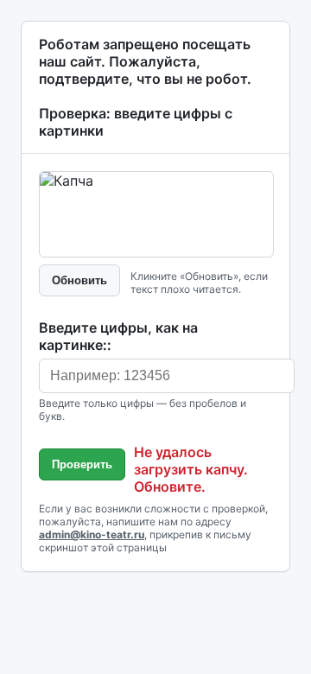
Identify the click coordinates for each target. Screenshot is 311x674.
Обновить (79, 280)
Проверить (82, 464)
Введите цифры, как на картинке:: (118, 336)
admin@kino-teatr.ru (91, 534)
